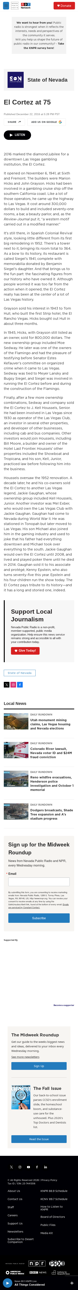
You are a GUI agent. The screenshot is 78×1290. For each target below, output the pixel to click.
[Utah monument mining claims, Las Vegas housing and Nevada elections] (16, 721)
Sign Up (39, 1066)
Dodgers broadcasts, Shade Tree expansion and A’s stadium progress (51, 814)
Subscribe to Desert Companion (21, 1241)
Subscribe (39, 918)
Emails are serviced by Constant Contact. (38, 906)
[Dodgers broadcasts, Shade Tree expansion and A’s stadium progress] (16, 811)
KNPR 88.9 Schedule (54, 1191)
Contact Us (15, 1199)
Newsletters (15, 1231)
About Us (14, 1191)
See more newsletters (25, 1057)
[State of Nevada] (16, 80)
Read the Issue (39, 1139)
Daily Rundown (41, 714)
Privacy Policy (49, 1180)
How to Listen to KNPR (52, 1208)
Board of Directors (53, 1217)
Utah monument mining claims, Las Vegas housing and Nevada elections (50, 724)
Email (12, 873)
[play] (7, 1283)
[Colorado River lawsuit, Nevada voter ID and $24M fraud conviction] (16, 750)
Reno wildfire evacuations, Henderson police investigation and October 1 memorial (52, 783)
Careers (13, 1215)
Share (12, 122)
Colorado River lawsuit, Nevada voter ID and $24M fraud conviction (51, 753)
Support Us (15, 1223)
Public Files (48, 1225)
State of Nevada (47, 80)
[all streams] (73, 1283)
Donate (66, 5)
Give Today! (27, 650)
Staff (11, 1207)
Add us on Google (44, 122)
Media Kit (47, 1233)
